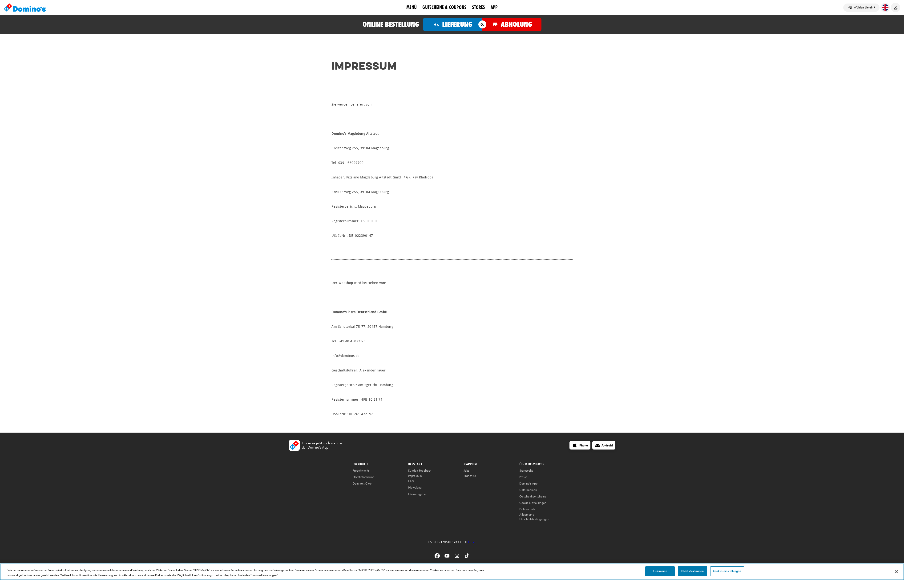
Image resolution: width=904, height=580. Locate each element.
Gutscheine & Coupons (444, 7)
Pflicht (356, 477)
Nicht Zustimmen (692, 571)
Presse (523, 477)
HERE (472, 542)
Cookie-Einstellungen (727, 571)
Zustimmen (660, 571)
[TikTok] (466, 557)
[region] (452, 571)
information (367, 477)
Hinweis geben (418, 494)
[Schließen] (896, 572)
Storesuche (526, 471)
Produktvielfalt (361, 471)
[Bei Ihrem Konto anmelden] (895, 7)
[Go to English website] (885, 7)
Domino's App (528, 483)
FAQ (411, 481)
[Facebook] (438, 557)
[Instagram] (457, 557)
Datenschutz (527, 509)
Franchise (470, 476)
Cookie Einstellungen (532, 503)
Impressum (415, 476)
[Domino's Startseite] (25, 7)
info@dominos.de (345, 356)
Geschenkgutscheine (532, 496)
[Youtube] (447, 557)
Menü (411, 7)
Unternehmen (528, 490)
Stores (478, 7)
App (494, 7)
